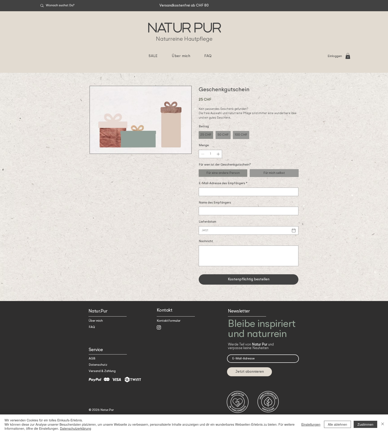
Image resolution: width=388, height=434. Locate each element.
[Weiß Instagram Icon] (159, 327)
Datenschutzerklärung (75, 428)
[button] (347, 56)
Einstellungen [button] (310, 424)
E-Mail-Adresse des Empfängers (223, 183)
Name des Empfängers (215, 202)
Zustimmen (365, 424)
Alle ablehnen (337, 424)
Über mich (96, 320)
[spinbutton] (210, 154)
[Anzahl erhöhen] (218, 154)
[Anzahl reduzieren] (202, 154)
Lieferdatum (207, 221)
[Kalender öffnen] (293, 230)
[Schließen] (382, 424)
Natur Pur (184, 26)
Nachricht (206, 241)
